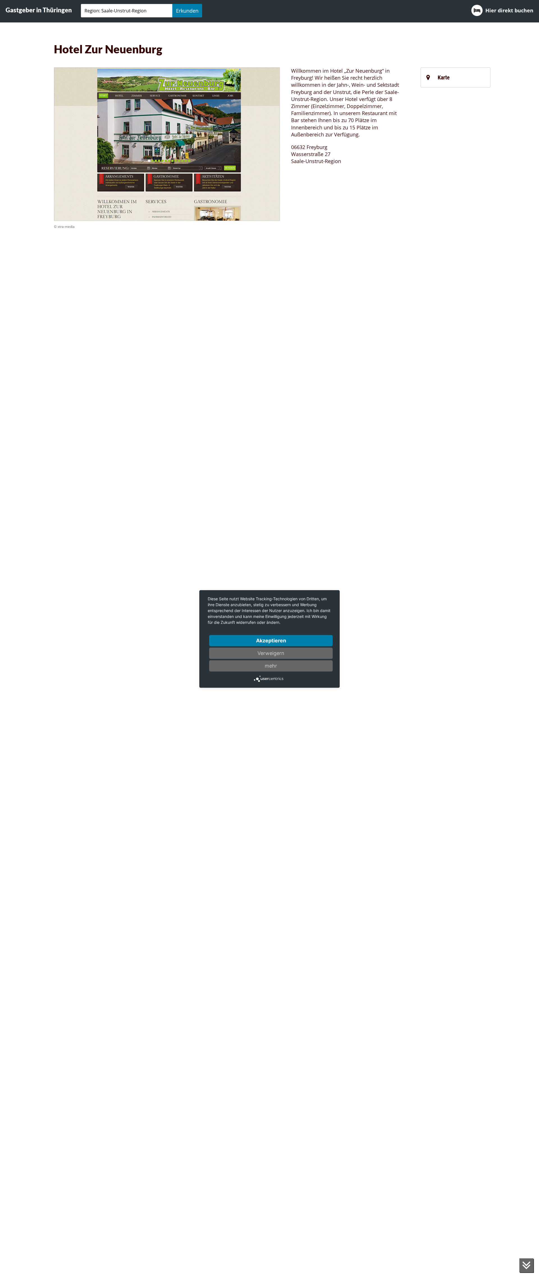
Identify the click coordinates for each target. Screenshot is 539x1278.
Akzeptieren (271, 640)
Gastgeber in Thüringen (39, 10)
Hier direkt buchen (509, 10)
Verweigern (270, 653)
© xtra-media (64, 226)
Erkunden (187, 10)
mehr (271, 666)
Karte (444, 77)
